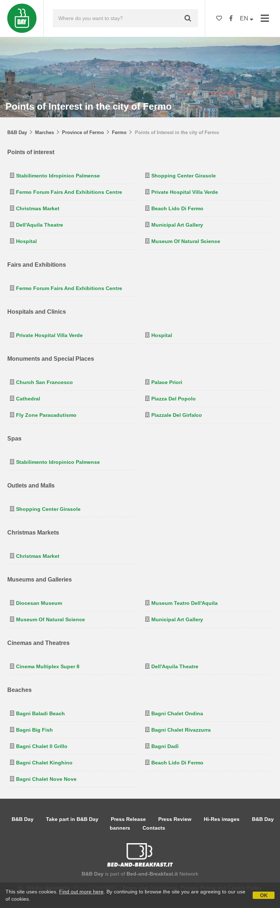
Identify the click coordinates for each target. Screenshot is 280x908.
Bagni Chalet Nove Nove (46, 779)
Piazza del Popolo (173, 399)
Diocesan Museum (39, 603)
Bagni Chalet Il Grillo (41, 746)
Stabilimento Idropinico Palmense (58, 176)
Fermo (119, 132)
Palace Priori (166, 382)
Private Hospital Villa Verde (184, 192)
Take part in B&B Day (72, 819)
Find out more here (81, 892)
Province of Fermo (83, 132)
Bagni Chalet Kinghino (44, 763)
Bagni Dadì (165, 746)
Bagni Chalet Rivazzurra (181, 730)
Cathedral (28, 399)
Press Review (174, 819)
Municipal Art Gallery (177, 225)
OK (264, 895)
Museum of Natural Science (185, 241)
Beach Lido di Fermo (177, 208)
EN (245, 18)
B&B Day (17, 132)
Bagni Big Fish (34, 730)
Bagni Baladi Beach (40, 713)
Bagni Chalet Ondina (177, 713)
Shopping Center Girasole (183, 176)
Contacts (154, 828)
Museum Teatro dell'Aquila (184, 603)
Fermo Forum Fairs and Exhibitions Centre (69, 192)
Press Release (128, 819)
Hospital (26, 241)
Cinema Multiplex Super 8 (47, 666)
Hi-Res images (222, 819)
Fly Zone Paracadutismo (46, 415)
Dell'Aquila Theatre (39, 225)
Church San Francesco (44, 382)
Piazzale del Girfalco (176, 415)
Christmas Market (37, 208)
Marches (44, 132)
